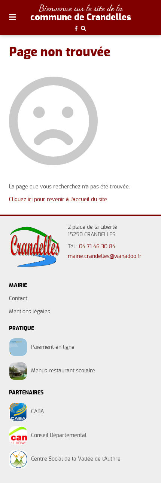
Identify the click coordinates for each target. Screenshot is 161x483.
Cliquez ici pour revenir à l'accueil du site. (58, 199)
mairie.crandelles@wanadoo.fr (105, 256)
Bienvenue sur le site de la (80, 8)
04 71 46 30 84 (97, 246)
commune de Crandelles (80, 17)
